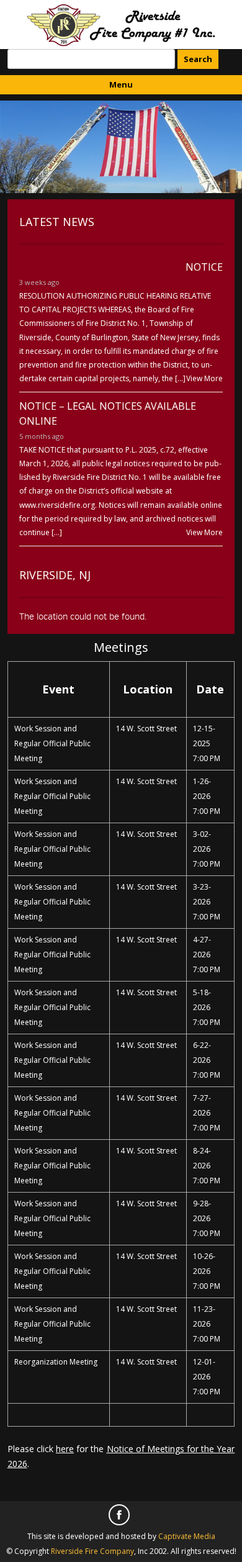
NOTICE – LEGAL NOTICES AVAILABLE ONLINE (107, 413)
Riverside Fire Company (92, 1551)
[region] (121, 147)
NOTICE (204, 267)
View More (204, 378)
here (65, 1449)
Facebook (121, 1516)
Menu (121, 84)
